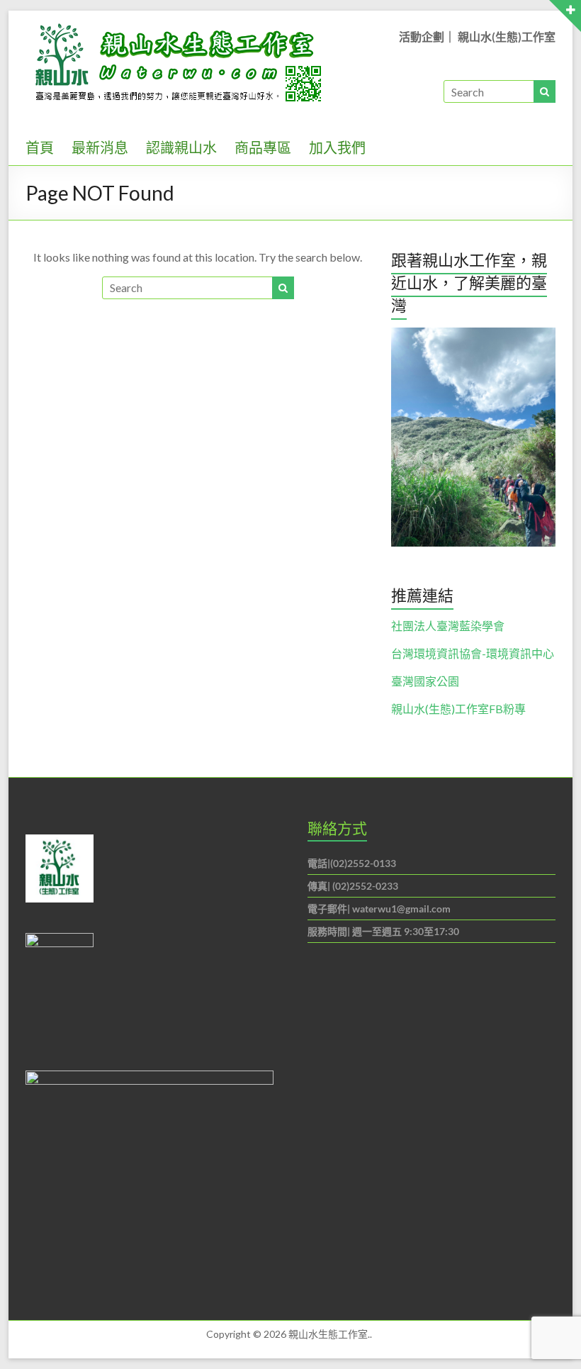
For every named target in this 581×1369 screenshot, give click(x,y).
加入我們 (337, 147)
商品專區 (263, 147)
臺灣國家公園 (425, 681)
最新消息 (100, 147)
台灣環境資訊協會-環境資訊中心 (472, 653)
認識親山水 (181, 147)
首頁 (40, 147)
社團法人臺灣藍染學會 (447, 625)
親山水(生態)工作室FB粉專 (458, 708)
